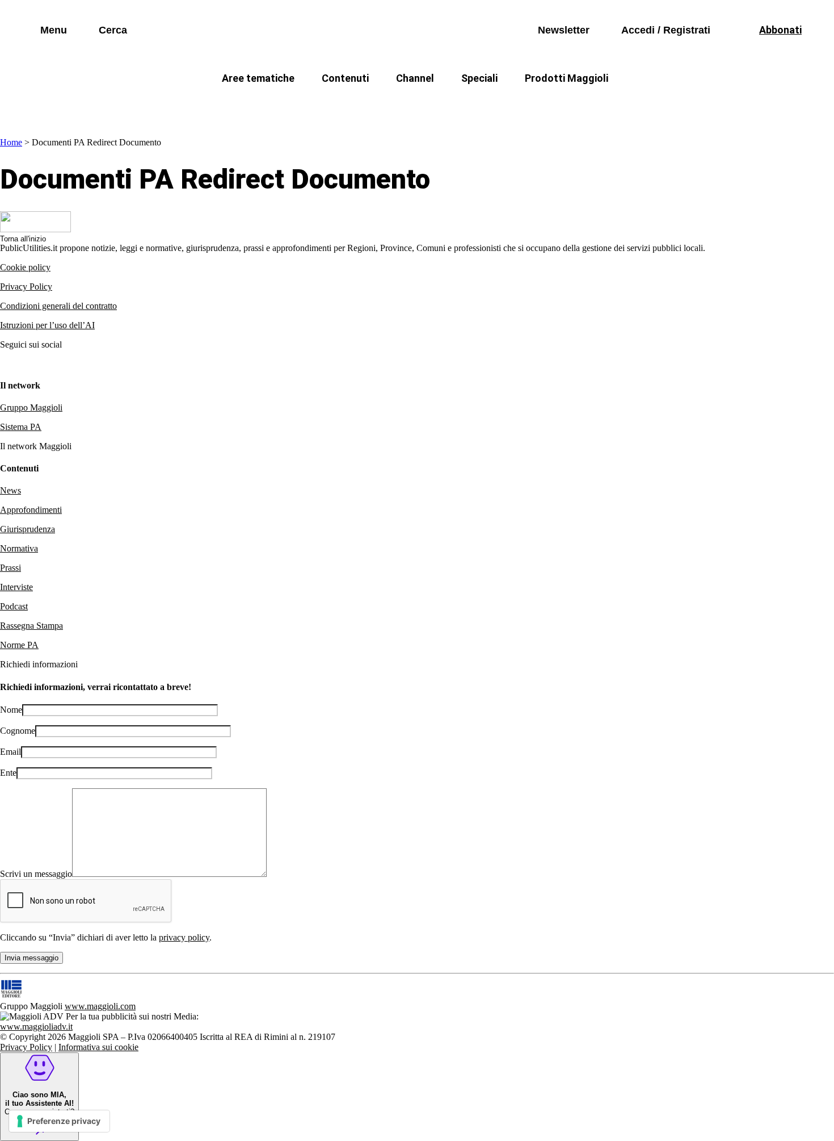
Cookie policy (25, 267)
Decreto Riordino (249, 105)
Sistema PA (20, 427)
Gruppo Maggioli (31, 407)
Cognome (17, 730)
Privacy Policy (26, 286)
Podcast (14, 606)
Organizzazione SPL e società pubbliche (392, 105)
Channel (415, 78)
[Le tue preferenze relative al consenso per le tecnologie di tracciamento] (59, 1121)
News (10, 490)
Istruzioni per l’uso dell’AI (47, 325)
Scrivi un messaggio (36, 874)
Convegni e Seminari (695, 105)
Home (11, 142)
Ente (8, 773)
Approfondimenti (31, 510)
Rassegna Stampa (31, 625)
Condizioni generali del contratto (58, 306)
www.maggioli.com (100, 1006)
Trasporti (607, 105)
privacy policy (184, 937)
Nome (11, 709)
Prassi (10, 567)
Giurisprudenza (27, 529)
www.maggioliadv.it (36, 1026)
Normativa (19, 548)
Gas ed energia (531, 105)
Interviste (16, 587)
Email (10, 752)
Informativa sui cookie (98, 1047)
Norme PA (19, 645)
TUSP (174, 105)
